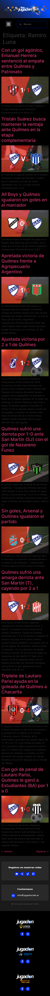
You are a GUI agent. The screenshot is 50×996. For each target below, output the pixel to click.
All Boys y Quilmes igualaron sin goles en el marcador (24, 200)
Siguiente (42, 851)
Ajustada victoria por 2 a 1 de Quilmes (23, 341)
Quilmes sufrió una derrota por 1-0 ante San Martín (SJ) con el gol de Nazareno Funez (24, 439)
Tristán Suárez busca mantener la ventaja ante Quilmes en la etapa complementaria (23, 129)
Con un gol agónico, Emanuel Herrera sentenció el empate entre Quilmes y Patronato (22, 60)
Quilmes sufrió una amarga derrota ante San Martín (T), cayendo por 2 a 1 (22, 580)
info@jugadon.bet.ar (28, 895)
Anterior (7, 851)
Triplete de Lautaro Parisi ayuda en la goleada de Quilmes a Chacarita (24, 684)
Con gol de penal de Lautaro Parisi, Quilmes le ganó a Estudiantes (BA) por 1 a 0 (24, 780)
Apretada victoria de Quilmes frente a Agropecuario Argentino (22, 263)
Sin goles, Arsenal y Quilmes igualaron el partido (22, 516)
